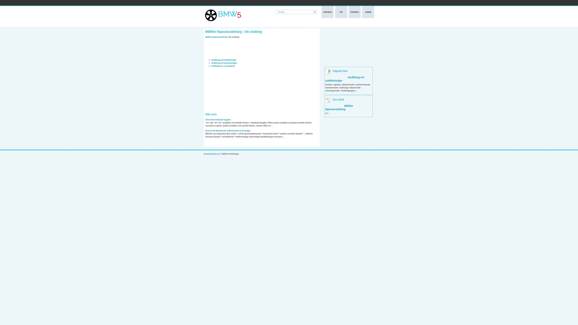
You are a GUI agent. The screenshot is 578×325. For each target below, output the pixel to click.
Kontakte (355, 12)
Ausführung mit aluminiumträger (224, 63)
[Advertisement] (261, 47)
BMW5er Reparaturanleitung (216, 37)
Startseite (327, 12)
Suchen (368, 12)
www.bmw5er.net (213, 153)
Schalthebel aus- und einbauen (223, 66)
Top (341, 12)
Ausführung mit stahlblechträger (223, 60)
